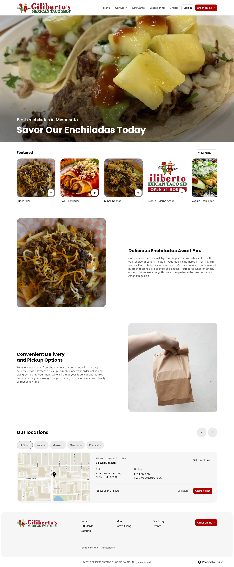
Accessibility (108, 547)
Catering (85, 530)
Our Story (121, 7)
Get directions (201, 460)
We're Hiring (157, 7)
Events (174, 7)
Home (84, 521)
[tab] (25, 445)
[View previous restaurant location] (201, 432)
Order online (202, 490)
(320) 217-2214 (142, 474)
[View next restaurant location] (212, 432)
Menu (106, 7)
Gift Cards (138, 7)
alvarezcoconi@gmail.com (148, 478)
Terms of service (89, 547)
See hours (183, 490)
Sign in (188, 7)
